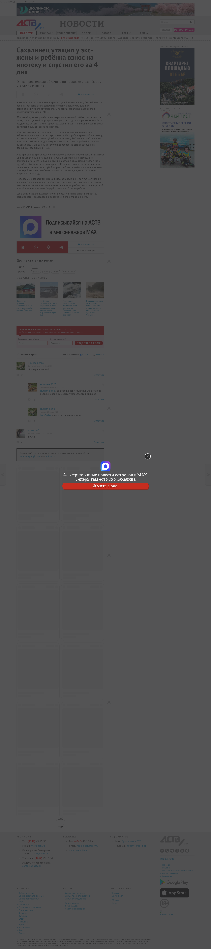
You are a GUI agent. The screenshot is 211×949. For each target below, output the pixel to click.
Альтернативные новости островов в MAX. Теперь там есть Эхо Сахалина (105, 477)
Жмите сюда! (105, 485)
